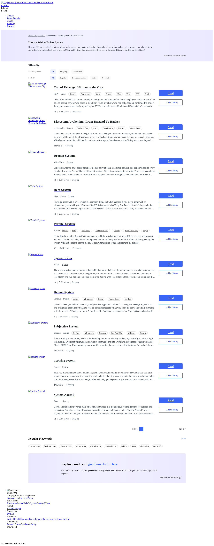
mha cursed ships (66, 446)
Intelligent (131, 333)
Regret (145, 231)
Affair (119, 94)
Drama (97, 94)
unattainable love (111, 446)
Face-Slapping (108, 128)
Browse (10, 26)
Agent (95, 128)
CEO (137, 94)
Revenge (121, 128)
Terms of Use (13, 498)
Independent (86, 231)
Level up (128, 299)
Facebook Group (28, 524)
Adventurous (85, 94)
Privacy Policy (26, 498)
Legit (18, 508)
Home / (31, 36)
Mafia (27, 503)
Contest (10, 15)
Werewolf (20, 503)
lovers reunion (35, 446)
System (70, 128)
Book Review (63, 519)
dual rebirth (157, 446)
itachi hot (124, 446)
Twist (128, 94)
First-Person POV (101, 231)
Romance (11, 503)
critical (134, 446)
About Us (11, 508)
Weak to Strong (135, 128)
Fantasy (40, 503)
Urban (63, 94)
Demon (100, 299)
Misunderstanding (131, 231)
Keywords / (40, 36)
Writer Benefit (13, 18)
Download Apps (27, 519)
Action (75, 299)
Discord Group (14, 524)
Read (171, 93)
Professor (102, 333)
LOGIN (5, 5)
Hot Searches (51, 519)
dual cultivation (95, 446)
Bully (74, 231)
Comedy (117, 231)
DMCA (10, 514)
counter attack (81, 446)
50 (176, 429)
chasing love (144, 446)
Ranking (11, 23)
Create (10, 21)
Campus (143, 333)
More (183, 438)
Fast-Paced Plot (82, 128)
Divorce (108, 94)
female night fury (50, 446)
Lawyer (72, 94)
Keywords (40, 519)
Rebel (147, 94)
